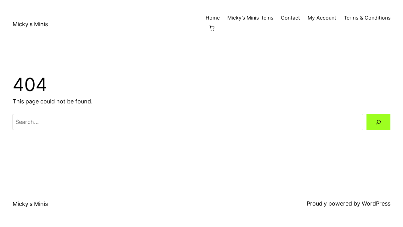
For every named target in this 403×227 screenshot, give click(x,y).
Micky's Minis (30, 24)
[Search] (378, 122)
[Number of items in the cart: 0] (212, 28)
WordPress (376, 203)
